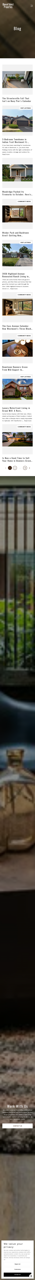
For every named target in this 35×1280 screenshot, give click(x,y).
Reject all (17, 1264)
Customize (17, 1269)
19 (25, 468)
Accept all (17, 1274)
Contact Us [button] (17, 1126)
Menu (31, 6)
